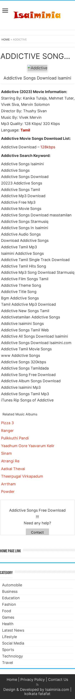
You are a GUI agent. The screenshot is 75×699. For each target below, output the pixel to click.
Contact (37, 532)
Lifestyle (9, 637)
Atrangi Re (10, 461)
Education (11, 598)
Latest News (13, 630)
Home (5, 39)
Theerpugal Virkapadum (22, 476)
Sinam (6, 453)
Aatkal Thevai (13, 469)
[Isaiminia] (37, 14)
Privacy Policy (32, 679)
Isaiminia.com (57, 689)
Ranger (7, 430)
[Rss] (37, 684)
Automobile (12, 585)
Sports (8, 649)
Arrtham (8, 484)
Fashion (9, 604)
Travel (7, 662)
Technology (12, 656)
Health (8, 624)
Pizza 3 (7, 423)
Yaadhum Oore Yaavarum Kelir (27, 446)
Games (8, 617)
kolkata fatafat (37, 693)
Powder (8, 491)
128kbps (47, 147)
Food (6, 611)
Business (10, 591)
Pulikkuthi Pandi (15, 438)
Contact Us (58, 679)
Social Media (13, 643)
